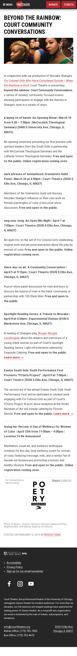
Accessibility (14, 562)
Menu (9, 4)
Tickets (69, 4)
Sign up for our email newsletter (25, 571)
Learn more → (13, 357)
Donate (53, 4)
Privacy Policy (15, 567)
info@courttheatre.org (17, 626)
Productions (52, 534)
